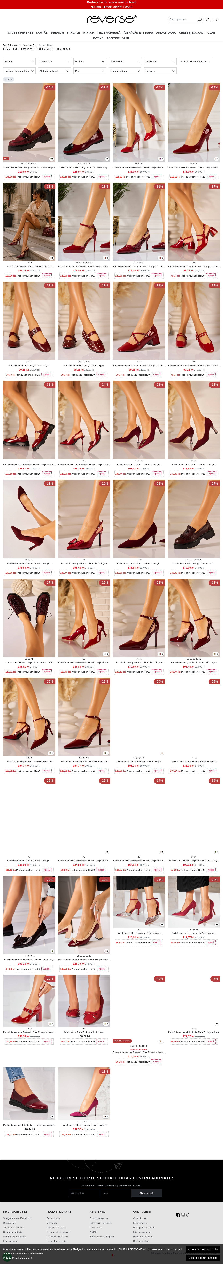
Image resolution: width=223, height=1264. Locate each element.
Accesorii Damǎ (118, 38)
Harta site (95, 1227)
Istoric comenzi (142, 1232)
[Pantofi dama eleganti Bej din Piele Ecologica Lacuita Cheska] (159, 654)
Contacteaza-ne (99, 1218)
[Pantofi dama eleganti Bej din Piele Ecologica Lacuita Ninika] (104, 753)
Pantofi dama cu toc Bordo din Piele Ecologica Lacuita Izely (84, 266)
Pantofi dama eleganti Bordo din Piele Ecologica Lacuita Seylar (29, 266)
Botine (98, 38)
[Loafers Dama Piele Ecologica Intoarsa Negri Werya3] (52, 159)
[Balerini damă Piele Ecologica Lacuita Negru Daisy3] (217, 852)
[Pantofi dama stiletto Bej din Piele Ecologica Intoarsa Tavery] (104, 1116)
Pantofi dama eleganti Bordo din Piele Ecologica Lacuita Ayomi (194, 662)
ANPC (93, 1232)
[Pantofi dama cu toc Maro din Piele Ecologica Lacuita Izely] (105, 258)
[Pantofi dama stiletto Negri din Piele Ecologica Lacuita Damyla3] (162, 852)
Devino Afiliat (141, 1241)
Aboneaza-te (146, 1193)
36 (22, 164)
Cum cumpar (54, 1218)
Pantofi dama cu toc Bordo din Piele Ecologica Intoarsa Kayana (194, 464)
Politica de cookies (131, 1249)
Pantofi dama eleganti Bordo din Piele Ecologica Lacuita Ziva (29, 761)
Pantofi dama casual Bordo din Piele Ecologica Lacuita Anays (194, 365)
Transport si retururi (58, 1232)
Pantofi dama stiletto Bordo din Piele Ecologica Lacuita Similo (139, 167)
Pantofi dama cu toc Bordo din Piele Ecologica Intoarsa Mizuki (139, 464)
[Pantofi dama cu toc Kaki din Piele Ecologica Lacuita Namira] (50, 1024)
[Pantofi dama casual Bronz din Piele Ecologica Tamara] (160, 1041)
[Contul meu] (212, 19)
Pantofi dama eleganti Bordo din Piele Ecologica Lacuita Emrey (84, 563)
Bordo (7, 79)
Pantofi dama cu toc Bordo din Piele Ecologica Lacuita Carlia (139, 365)
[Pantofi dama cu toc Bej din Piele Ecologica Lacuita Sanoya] (159, 258)
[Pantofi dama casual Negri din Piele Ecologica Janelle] (52, 1116)
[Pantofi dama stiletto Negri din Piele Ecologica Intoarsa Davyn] (217, 925)
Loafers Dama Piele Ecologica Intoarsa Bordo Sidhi (29, 662)
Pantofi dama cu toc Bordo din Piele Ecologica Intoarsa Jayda (139, 563)
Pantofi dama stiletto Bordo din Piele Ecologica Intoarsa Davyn (194, 933)
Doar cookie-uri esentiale (202, 1257)
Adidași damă (166, 32)
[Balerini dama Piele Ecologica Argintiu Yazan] (104, 1024)
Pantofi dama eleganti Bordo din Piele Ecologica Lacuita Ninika (84, 761)
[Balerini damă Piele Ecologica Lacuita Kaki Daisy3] (216, 852)
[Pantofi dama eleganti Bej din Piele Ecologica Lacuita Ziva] (49, 753)
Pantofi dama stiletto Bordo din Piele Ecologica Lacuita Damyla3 (139, 860)
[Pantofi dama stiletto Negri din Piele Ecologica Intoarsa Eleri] (162, 925)
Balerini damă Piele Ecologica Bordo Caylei (29, 365)
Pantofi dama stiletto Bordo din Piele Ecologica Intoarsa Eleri (139, 933)
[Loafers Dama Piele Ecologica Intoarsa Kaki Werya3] (51, 159)
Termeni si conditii (14, 1227)
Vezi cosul (52, 1223)
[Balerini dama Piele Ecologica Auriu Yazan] (105, 1024)
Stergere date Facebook (17, 1218)
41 (36, 164)
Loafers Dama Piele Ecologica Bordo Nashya (194, 563)
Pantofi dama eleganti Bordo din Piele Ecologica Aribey (84, 464)
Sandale (73, 32)
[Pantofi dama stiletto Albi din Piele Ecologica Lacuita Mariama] (104, 654)
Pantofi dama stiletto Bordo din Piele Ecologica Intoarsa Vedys (139, 761)
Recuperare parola (144, 1227)
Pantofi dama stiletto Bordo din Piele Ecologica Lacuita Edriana (84, 860)
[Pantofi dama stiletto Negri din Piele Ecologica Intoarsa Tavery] (105, 1116)
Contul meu (140, 1218)
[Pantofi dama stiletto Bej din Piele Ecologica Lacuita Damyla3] (161, 852)
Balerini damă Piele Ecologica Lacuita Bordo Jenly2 (84, 167)
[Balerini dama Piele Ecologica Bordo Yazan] (84, 1001)
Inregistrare (140, 1223)
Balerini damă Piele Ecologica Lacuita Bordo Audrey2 (29, 959)
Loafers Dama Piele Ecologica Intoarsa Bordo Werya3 (29, 167)
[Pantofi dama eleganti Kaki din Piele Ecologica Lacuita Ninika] (105, 753)
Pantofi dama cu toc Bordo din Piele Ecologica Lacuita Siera (84, 959)
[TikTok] (188, 1214)
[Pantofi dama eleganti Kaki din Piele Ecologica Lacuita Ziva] (50, 753)
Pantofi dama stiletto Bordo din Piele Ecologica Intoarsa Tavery (84, 1125)
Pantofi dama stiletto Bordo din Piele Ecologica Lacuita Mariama (84, 662)
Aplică (47, 177)
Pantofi (88, 32)
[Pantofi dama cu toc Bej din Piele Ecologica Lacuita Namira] (49, 1024)
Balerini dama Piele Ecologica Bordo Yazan (84, 1032)
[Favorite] (207, 19)
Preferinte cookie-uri (17, 1257)
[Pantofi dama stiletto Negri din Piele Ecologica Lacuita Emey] (217, 159)
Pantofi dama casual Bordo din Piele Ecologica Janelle (29, 1125)
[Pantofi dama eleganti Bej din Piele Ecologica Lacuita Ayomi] (215, 654)
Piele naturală (109, 32)
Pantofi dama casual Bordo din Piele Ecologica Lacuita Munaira (29, 464)
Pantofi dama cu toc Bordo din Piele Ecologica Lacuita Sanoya (139, 266)
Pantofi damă (28, 45)
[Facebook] (178, 1214)
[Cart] (217, 19)
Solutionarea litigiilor (102, 1236)
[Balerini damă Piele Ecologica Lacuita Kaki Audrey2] (52, 951)
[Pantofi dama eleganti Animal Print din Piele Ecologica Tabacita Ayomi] (214, 654)
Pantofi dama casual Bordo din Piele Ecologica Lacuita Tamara (139, 1052)
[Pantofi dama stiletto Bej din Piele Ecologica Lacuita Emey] (216, 159)
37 (25, 164)
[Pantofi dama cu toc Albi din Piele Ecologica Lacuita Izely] (104, 258)
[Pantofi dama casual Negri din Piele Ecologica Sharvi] (217, 1024)
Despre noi (9, 1223)
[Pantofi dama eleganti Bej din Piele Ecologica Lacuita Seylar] (51, 258)
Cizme (211, 32)
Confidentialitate (13, 1232)
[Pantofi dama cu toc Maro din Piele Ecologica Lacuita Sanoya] (160, 258)
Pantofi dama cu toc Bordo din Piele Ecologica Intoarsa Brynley (29, 563)
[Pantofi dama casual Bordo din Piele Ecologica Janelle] (29, 1093)
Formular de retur (57, 1241)
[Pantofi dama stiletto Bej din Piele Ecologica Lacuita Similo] (159, 159)
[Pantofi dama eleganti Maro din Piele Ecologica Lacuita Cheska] (160, 654)
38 (27, 164)
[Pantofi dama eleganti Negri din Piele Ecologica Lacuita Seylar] (52, 258)
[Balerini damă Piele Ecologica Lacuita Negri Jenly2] (107, 159)
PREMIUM (57, 32)
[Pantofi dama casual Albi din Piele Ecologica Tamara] (159, 1041)
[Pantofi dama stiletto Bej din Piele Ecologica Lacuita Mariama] (105, 654)
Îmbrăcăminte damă (138, 32)
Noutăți (42, 32)
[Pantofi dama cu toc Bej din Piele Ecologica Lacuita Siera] (106, 951)
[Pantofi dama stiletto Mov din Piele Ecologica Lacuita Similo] (160, 159)
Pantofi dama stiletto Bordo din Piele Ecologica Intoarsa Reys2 (194, 761)
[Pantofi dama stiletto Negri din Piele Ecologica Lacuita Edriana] (107, 852)
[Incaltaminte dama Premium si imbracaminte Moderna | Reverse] (112, 19)
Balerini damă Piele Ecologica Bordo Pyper (84, 365)
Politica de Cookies (14, 1236)
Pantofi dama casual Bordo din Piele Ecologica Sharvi (193, 1032)
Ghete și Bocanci (191, 32)
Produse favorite (143, 1236)
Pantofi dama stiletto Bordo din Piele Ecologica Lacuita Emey (194, 167)
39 (30, 164)
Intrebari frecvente (58, 1236)
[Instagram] (183, 1214)
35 (136, 461)
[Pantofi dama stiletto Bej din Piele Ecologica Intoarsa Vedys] (162, 753)
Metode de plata (56, 1227)
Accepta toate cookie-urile (203, 1249)
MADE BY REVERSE (20, 32)
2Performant (10, 1241)
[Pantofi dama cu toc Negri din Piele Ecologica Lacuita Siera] (107, 951)
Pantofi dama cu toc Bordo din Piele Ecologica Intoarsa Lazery (29, 860)
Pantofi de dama (10, 45)
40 (33, 164)
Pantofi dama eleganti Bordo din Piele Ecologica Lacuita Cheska (139, 662)
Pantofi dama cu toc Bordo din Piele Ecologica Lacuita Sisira (194, 266)
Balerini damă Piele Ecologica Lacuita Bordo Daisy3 (193, 860)
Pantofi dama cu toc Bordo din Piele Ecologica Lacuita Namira (29, 1032)
